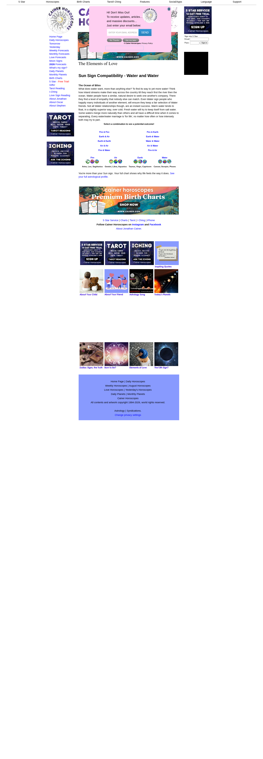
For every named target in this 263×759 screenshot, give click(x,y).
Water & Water (152, 141)
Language (206, 1)
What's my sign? (58, 67)
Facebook (155, 224)
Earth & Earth (104, 141)
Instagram (138, 224)
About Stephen (57, 105)
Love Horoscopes (113, 389)
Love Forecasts (57, 57)
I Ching (141, 220)
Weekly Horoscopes (116, 385)
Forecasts (57, 64)
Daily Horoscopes (59, 40)
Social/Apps (175, 1)
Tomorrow (54, 43)
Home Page (55, 36)
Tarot (132, 220)
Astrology (119, 410)
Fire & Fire (104, 132)
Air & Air (104, 145)
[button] (196, 63)
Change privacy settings (128, 415)
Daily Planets (56, 71)
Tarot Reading (57, 88)
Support (237, 1)
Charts (124, 220)
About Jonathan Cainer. (129, 228)
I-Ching (53, 91)
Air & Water (152, 145)
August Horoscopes (140, 385)
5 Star (21, 1)
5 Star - (59, 81)
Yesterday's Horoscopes (138, 389)
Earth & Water (152, 136)
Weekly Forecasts (59, 50)
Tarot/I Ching (114, 1)
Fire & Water (104, 150)
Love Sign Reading (59, 95)
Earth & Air (104, 136)
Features (145, 1)
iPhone (151, 220)
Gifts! (52, 85)
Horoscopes (52, 1)
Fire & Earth (152, 132)
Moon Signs (55, 61)
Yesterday (54, 47)
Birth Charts (83, 1)
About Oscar (56, 102)
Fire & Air (152, 150)
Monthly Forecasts (59, 54)
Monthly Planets (58, 74)
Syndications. (134, 410)
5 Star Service (110, 220)
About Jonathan (58, 98)
